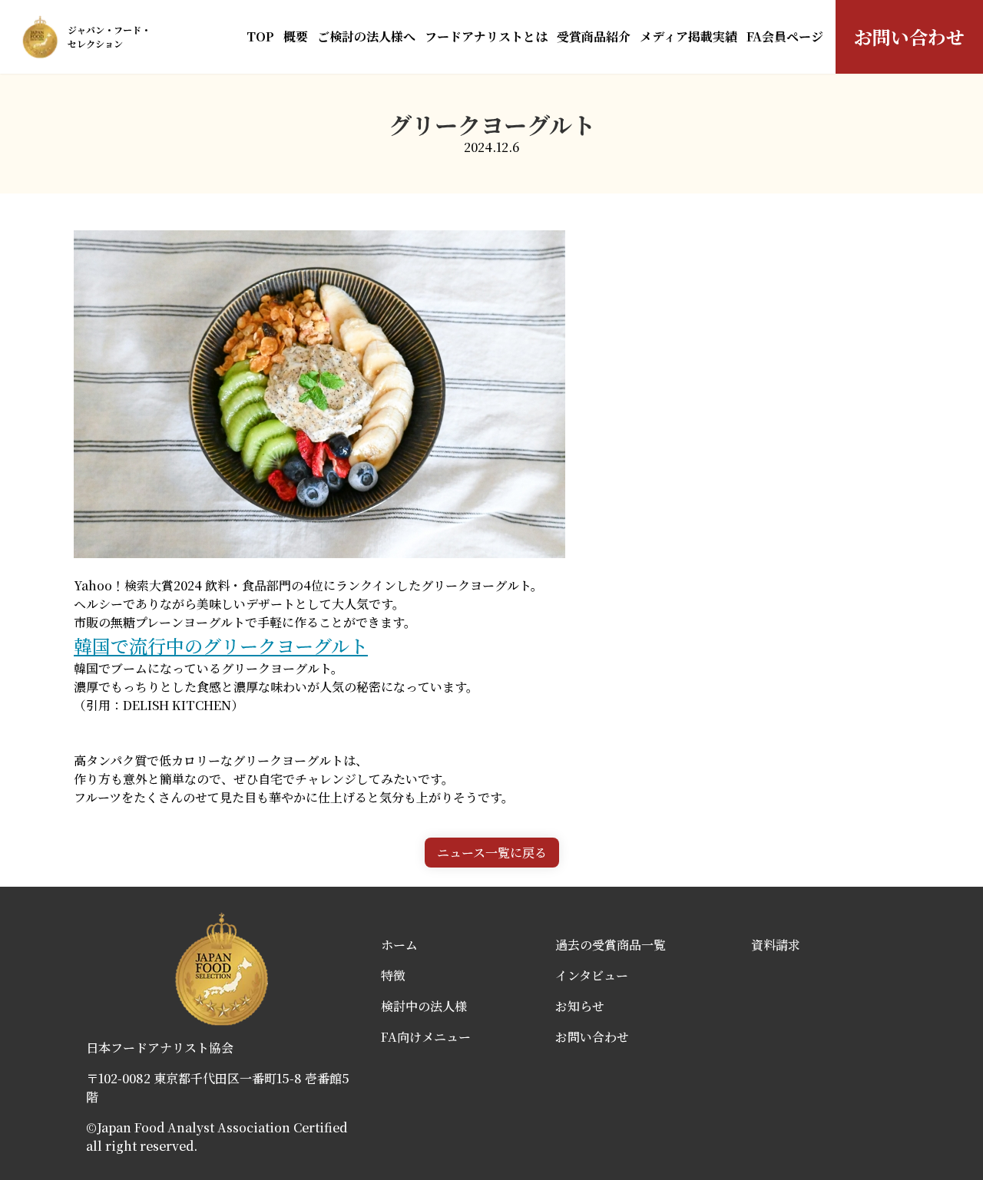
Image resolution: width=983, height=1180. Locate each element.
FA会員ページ (784, 36)
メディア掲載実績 (688, 36)
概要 (295, 36)
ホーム (399, 945)
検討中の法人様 (424, 1006)
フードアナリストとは (486, 36)
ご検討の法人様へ (366, 36)
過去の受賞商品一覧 (610, 945)
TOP (260, 36)
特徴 (393, 975)
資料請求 (775, 945)
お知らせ (579, 1006)
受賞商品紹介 (594, 36)
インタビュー (591, 975)
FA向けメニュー (426, 1037)
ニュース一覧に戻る (492, 852)
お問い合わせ (909, 36)
